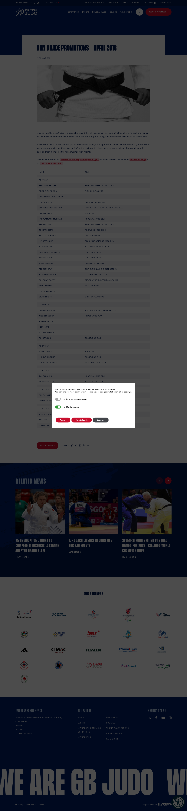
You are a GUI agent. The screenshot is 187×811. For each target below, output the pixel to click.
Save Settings (82, 420)
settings (127, 392)
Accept (63, 420)
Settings (100, 420)
